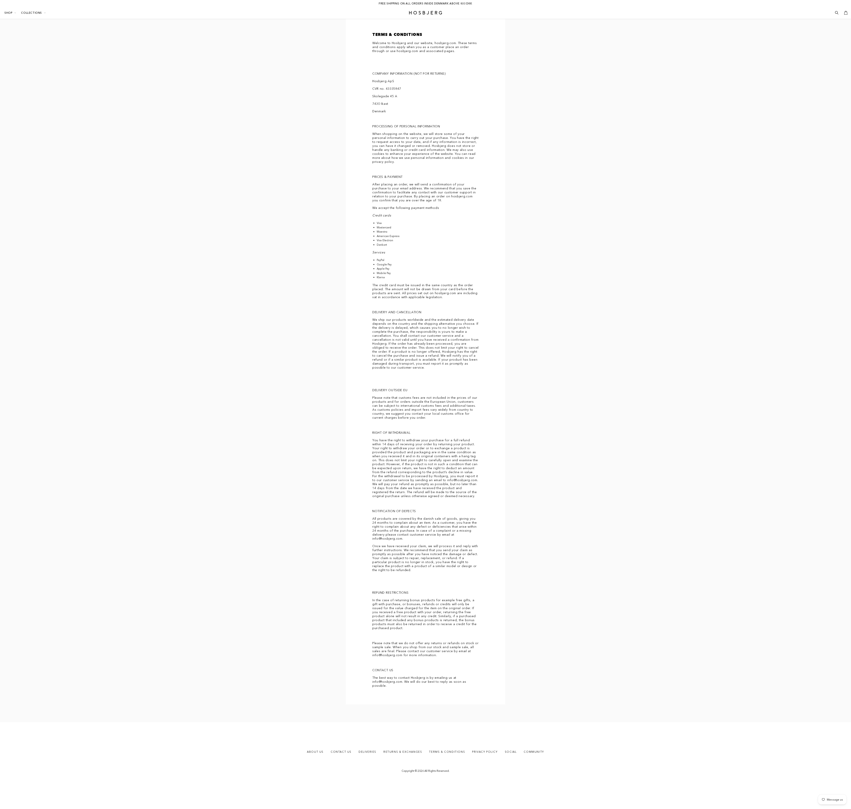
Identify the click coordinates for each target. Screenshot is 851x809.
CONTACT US (341, 751)
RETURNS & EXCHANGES (402, 751)
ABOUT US (315, 751)
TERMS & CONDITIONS (447, 751)
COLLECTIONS (31, 12)
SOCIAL (511, 751)
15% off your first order (425, 3)
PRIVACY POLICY (485, 751)
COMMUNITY (534, 751)
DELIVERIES (367, 751)
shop (8, 12)
